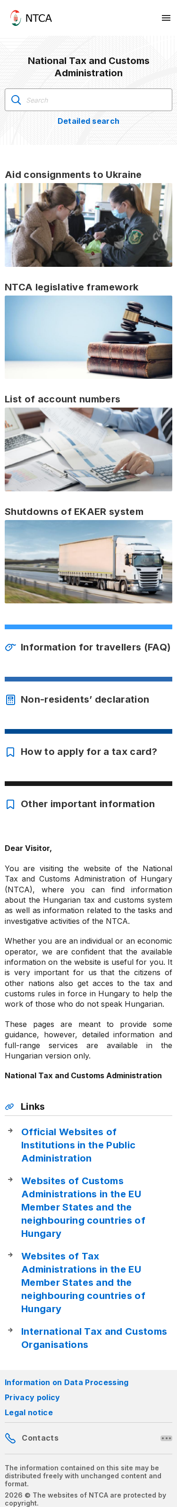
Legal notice (29, 1412)
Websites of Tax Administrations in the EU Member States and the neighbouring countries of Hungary (83, 1282)
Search (16, 100)
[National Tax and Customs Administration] (31, 18)
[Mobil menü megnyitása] (166, 18)
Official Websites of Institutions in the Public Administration (78, 1145)
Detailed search (89, 121)
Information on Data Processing (67, 1382)
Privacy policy (32, 1397)
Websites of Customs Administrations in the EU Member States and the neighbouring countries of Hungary (83, 1207)
